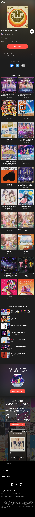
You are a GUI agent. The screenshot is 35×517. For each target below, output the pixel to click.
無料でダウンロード (17, 425)
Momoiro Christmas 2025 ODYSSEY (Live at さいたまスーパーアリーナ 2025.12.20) (9, 96)
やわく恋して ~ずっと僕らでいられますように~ (9, 207)
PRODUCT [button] (5, 470)
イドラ (9, 229)
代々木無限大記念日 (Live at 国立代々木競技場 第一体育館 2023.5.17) (9, 275)
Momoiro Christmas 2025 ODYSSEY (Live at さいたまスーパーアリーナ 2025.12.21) (26, 96)
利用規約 (3, 493)
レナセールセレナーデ (26, 206)
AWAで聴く (17, 46)
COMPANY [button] (5, 476)
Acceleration (9, 184)
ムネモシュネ (9, 139)
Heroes (9, 251)
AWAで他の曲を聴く (17, 391)
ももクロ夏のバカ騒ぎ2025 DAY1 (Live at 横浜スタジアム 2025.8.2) (9, 163)
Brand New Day (23, 463)
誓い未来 (26, 251)
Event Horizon (26, 162)
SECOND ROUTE (26, 117)
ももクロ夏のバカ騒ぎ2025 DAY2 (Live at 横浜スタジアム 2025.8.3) (26, 140)
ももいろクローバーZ (17, 34)
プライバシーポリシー (14, 493)
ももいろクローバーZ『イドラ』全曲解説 (26, 229)
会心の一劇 (9, 117)
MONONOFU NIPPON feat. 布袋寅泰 (26, 274)
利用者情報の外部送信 (6, 496)
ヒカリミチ (26, 296)
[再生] (32, 31)
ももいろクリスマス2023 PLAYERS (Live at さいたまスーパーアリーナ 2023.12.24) (26, 185)
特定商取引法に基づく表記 (22, 496)
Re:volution (9, 296)
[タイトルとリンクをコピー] (23, 65)
